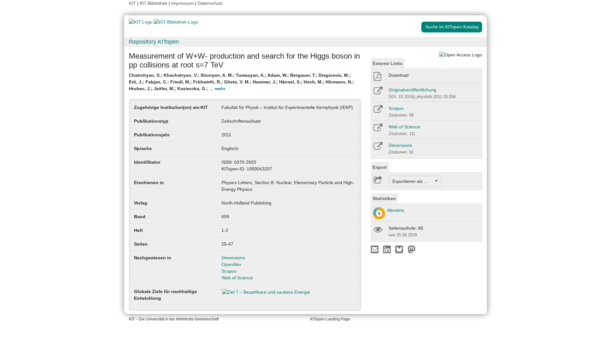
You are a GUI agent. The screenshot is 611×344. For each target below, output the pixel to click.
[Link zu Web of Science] (378, 129)
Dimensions (233, 257)
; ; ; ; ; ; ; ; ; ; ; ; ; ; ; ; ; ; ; (241, 82)
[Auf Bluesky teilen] (400, 249)
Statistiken (384, 198)
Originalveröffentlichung (412, 89)
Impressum (182, 3)
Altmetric (395, 210)
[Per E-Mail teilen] (375, 249)
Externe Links (388, 63)
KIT (132, 3)
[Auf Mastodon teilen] (412, 249)
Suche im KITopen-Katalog (452, 26)
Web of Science (237, 277)
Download (399, 75)
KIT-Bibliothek (154, 3)
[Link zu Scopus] (378, 111)
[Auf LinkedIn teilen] (388, 249)
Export (380, 167)
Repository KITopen (154, 42)
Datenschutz (210, 3)
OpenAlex (231, 264)
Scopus (228, 271)
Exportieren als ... (413, 181)
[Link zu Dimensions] (378, 148)
